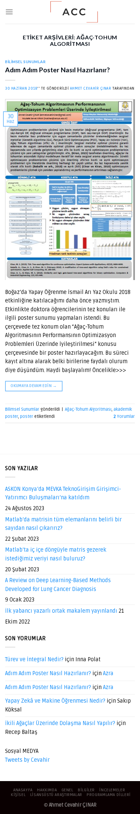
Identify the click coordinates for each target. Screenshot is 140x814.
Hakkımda (47, 790)
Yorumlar (124, 416)
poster (26, 416)
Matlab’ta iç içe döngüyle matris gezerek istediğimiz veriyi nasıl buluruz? (55, 554)
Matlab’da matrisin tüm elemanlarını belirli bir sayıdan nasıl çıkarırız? (63, 524)
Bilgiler (86, 790)
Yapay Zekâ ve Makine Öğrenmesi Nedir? (55, 701)
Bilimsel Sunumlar (25, 61)
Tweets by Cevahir (27, 760)
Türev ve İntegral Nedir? (34, 659)
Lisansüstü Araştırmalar (56, 794)
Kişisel (18, 794)
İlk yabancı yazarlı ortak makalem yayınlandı (61, 611)
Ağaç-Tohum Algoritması (88, 409)
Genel (67, 790)
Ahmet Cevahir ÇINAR (90, 88)
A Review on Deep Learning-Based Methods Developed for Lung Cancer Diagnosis (58, 585)
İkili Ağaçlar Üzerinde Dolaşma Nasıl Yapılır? (60, 723)
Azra (108, 673)
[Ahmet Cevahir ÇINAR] (74, 12)
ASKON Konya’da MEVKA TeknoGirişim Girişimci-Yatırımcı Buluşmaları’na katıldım (63, 493)
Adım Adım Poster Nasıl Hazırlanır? (57, 70)
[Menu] (9, 11)
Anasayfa (23, 790)
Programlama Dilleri (109, 794)
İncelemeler (112, 790)
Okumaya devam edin (34, 385)
